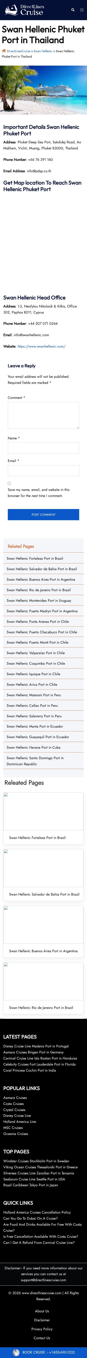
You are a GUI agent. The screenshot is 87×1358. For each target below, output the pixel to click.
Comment (16, 397)
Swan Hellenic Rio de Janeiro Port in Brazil (39, 590)
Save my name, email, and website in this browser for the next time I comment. (38, 492)
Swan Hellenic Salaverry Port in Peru (34, 716)
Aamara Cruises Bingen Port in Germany (33, 1052)
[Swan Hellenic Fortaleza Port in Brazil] (43, 811)
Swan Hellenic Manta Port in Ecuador (35, 726)
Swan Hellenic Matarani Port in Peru (34, 695)
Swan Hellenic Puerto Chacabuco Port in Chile (42, 632)
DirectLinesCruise (18, 51)
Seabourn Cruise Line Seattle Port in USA (34, 1179)
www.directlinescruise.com (41, 1293)
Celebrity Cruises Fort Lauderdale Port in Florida (39, 1064)
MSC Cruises (13, 1127)
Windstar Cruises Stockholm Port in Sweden (36, 1161)
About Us (42, 1311)
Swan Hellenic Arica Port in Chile (32, 684)
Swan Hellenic (43, 51)
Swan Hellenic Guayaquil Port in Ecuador (38, 736)
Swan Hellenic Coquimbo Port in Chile (36, 663)
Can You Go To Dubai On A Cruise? (31, 1218)
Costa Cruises (13, 1103)
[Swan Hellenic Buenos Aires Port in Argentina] (43, 925)
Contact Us (42, 1338)
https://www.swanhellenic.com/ (41, 346)
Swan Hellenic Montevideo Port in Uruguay (39, 600)
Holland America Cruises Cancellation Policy (37, 1212)
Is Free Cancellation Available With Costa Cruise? (40, 1236)
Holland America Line (19, 1121)
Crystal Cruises (14, 1109)
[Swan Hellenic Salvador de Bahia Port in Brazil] (43, 868)
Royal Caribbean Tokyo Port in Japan (30, 1185)
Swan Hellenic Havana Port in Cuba (33, 747)
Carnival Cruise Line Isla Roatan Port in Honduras (40, 1058)
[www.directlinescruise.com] (24, 9)
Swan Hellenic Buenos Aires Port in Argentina (41, 579)
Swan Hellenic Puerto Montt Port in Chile (37, 642)
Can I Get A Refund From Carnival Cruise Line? (39, 1242)
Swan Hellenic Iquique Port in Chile (33, 674)
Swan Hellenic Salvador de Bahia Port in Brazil (42, 569)
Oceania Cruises (15, 1133)
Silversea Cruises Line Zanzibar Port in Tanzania (38, 1173)
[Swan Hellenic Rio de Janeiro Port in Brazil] (43, 981)
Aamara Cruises (15, 1097)
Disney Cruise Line (17, 1115)
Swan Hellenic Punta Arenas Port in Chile (38, 621)
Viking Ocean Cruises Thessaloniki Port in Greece (40, 1167)
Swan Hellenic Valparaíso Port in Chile (36, 652)
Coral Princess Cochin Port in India (29, 1070)
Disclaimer (42, 1320)
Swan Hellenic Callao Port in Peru (32, 705)
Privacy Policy (41, 1329)
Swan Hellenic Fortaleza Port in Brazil (35, 558)
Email (13, 460)
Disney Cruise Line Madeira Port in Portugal (36, 1046)
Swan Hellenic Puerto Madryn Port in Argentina (42, 611)
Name (14, 438)
